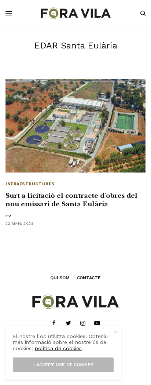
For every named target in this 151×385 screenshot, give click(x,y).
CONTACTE (89, 277)
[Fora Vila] (76, 13)
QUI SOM (59, 277)
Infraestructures (30, 184)
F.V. (8, 216)
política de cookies (58, 348)
